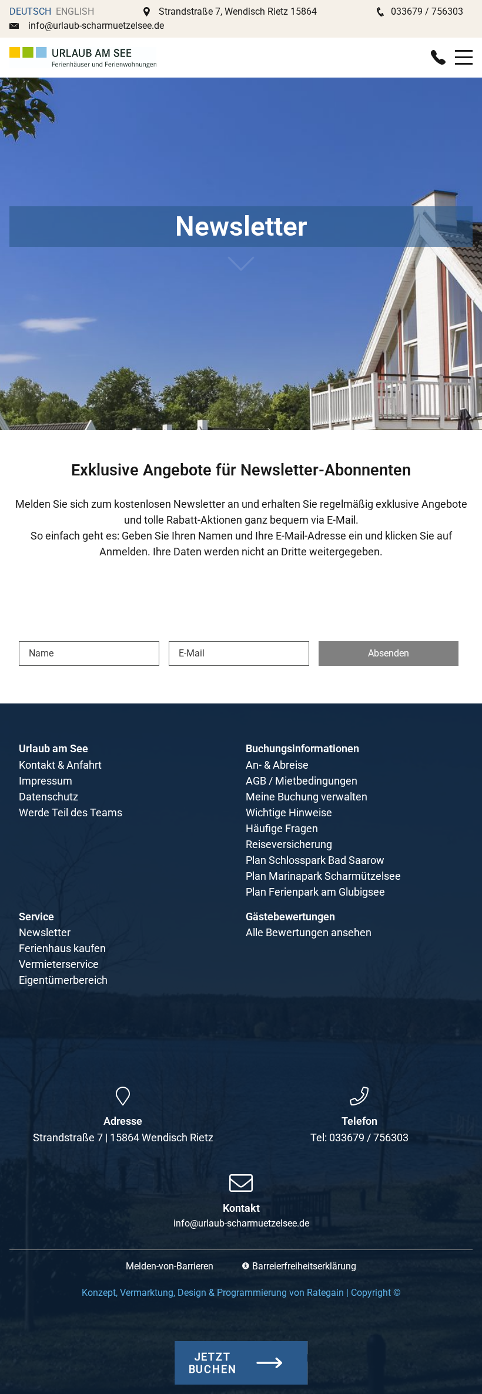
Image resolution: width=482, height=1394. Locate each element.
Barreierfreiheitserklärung (304, 1266)
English (75, 11)
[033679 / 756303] (359, 1096)
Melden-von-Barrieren (169, 1266)
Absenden (388, 653)
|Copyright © (241, 1292)
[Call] (438, 57)
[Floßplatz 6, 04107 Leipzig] (123, 1096)
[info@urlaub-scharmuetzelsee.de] (241, 1183)
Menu (464, 51)
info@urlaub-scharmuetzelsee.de (96, 25)
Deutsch (30, 11)
